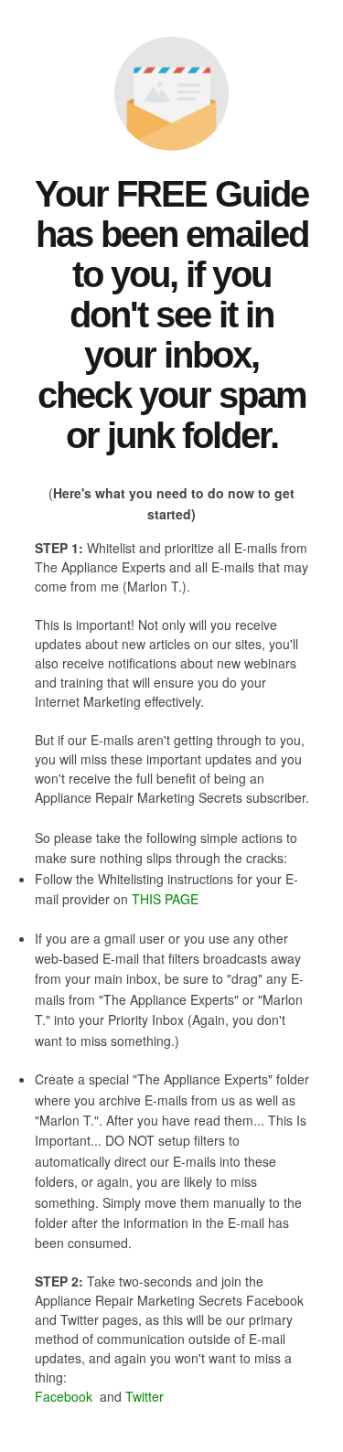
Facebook (65, 1396)
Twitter (144, 1396)
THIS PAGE (165, 899)
